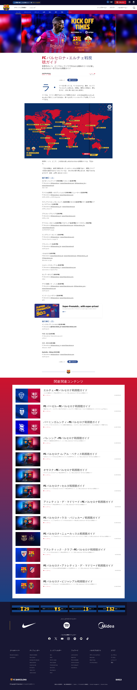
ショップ (32, 7)
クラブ (112, 7)
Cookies (75, 684)
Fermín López (53, 660)
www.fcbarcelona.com (67, 183)
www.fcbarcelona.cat (56, 256)
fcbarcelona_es (48, 258)
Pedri (51, 657)
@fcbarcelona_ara (79, 286)
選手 (56, 12)
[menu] (133, 2)
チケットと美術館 (20, 7)
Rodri (51, 672)
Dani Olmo (52, 667)
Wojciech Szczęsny (14, 655)
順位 (50, 12)
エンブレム (114, 655)
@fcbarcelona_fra (80, 183)
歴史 (112, 662)
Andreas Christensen (34, 660)
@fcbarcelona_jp (56, 345)
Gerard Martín (33, 662)
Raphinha (73, 657)
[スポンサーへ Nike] (29, 625)
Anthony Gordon (75, 662)
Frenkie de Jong (53, 665)
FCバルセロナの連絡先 (83, 684)
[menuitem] (133, 1)
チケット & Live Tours (95, 655)
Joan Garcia (12, 657)
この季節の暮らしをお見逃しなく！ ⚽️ (27, 2)
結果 (44, 12)
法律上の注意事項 (58, 684)
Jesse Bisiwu (74, 667)
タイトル (69, 12)
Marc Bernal (52, 670)
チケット (37, 12)
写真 (62, 12)
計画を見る (121, 2)
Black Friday (92, 660)
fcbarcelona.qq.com (56, 336)
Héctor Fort (32, 670)
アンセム (113, 657)
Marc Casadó (53, 662)
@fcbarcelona (55, 183)
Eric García (32, 667)
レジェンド (114, 660)
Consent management (94, 684)
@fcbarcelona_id (56, 327)
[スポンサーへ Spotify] (66, 625)
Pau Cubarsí (32, 657)
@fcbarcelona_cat (82, 256)
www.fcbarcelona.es (68, 206)
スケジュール (27, 12)
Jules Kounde (33, 665)
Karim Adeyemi (74, 665)
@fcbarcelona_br (56, 216)
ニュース (18, 12)
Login (110, 2)
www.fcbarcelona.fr (48, 185)
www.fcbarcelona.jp (67, 345)
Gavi (51, 655)
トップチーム (101, 7)
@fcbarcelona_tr (56, 267)
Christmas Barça (93, 662)
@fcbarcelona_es (56, 206)
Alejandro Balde (33, 655)
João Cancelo (33, 672)
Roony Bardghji (74, 660)
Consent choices (104, 684)
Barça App (92, 657)
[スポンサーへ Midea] (106, 625)
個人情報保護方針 (68, 684)
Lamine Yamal (74, 655)
